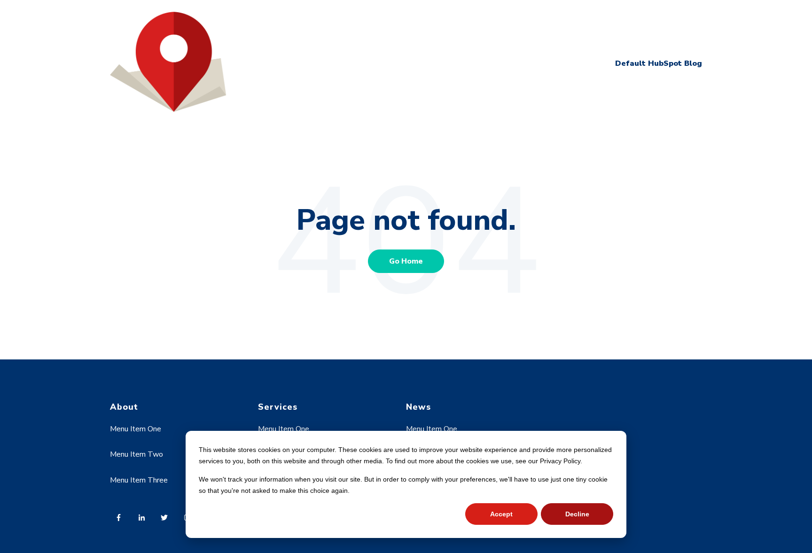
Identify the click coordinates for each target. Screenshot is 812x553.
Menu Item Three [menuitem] (139, 480)
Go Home (406, 261)
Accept (501, 514)
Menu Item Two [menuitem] (136, 454)
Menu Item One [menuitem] (135, 429)
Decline (577, 514)
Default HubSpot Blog (658, 63)
